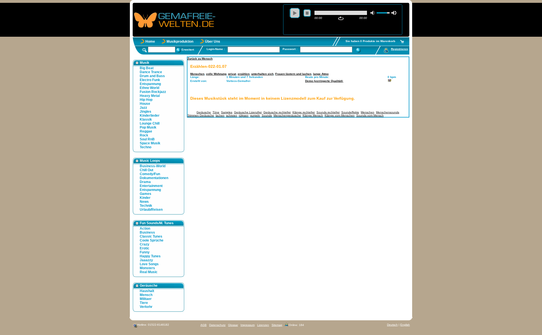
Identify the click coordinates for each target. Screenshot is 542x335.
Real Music (149, 272)
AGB (203, 325)
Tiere (144, 303)
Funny (145, 252)
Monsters (147, 268)
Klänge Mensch (313, 115)
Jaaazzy (146, 260)
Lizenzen (263, 325)
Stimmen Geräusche (200, 115)
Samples (226, 112)
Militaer (146, 299)
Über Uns (212, 41)
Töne (216, 112)
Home (150, 41)
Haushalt (147, 291)
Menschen (197, 73)
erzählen (244, 73)
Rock (144, 135)
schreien (231, 115)
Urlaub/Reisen (151, 210)
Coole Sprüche (151, 240)
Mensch (146, 295)
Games (145, 194)
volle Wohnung (216, 73)
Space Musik (150, 143)
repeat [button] (340, 18)
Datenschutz (217, 325)
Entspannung (150, 84)
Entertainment (151, 186)
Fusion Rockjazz (153, 92)
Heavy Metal (150, 96)
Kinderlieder (149, 116)
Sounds (267, 115)
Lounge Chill (149, 123)
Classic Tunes (151, 236)
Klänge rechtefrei (303, 112)
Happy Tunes (150, 256)
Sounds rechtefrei (328, 112)
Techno (145, 147)
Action (145, 228)
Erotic (144, 248)
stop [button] (307, 13)
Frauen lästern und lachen (293, 73)
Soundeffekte (350, 112)
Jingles (145, 112)
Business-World (152, 166)
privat (232, 73)
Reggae (146, 131)
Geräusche (203, 112)
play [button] (294, 13)
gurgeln (255, 115)
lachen (220, 115)
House (145, 104)
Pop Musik (148, 127)
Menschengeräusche (287, 115)
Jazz (143, 108)
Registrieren (399, 49)
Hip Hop (146, 100)
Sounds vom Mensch (370, 115)
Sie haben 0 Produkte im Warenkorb (370, 41)
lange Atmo (321, 73)
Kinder (145, 198)
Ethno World (149, 88)
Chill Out (146, 170)
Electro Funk (150, 80)
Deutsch (392, 324)
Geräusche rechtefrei (277, 112)
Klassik (146, 119)
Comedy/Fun (150, 174)
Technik (146, 206)
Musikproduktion (180, 41)
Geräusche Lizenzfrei (248, 112)
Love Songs (149, 264)
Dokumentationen (154, 178)
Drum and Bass (152, 76)
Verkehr (146, 307)
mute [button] (372, 13)
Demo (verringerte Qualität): (324, 80)
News (144, 202)
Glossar (233, 325)
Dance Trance (151, 72)
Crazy (144, 244)
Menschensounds (387, 112)
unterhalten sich (262, 73)
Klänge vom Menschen (340, 115)
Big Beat (147, 68)
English (405, 324)
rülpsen (243, 115)
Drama (145, 182)
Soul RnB (147, 139)
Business (147, 232)
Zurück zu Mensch (200, 58)
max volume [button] (393, 13)
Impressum (248, 325)
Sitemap (277, 325)
